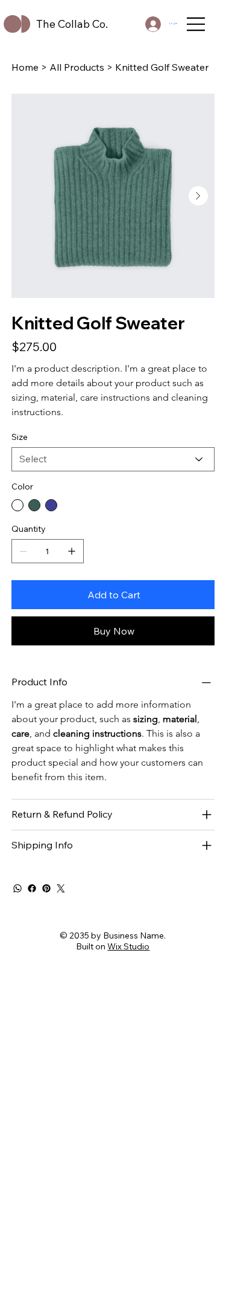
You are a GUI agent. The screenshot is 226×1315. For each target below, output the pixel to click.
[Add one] (72, 551)
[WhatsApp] (17, 888)
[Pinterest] (46, 888)
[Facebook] (32, 888)
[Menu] (196, 24)
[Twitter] (61, 888)
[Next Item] (198, 195)
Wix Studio (128, 946)
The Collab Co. (72, 24)
